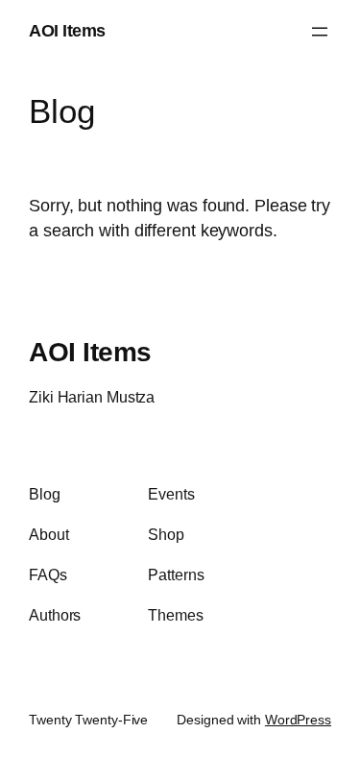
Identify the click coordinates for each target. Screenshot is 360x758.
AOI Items (67, 30)
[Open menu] (319, 31)
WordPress (298, 719)
